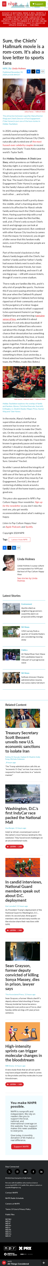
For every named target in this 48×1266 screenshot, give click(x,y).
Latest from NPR (19, 539)
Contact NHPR (11, 1193)
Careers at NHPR (12, 1204)
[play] (4, 1262)
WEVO (8, 1232)
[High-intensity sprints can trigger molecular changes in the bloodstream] (22, 1031)
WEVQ (8, 1234)
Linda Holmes (19, 68)
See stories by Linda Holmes (27, 579)
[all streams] (44, 1262)
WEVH (8, 1225)
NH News (25, 627)
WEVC (8, 1221)
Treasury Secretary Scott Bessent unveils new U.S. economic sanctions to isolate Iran (22, 742)
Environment (26, 604)
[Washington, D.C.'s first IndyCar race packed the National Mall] (22, 794)
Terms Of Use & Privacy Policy (18, 1209)
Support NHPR (21, 1146)
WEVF (8, 1223)
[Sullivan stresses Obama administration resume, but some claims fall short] (11, 677)
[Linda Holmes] (9, 563)
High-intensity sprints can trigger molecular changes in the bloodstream (23, 1053)
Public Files (10, 1214)
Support (39, 4)
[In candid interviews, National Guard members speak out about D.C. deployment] (22, 867)
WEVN (8, 1230)
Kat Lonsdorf (10, 906)
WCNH (8, 1219)
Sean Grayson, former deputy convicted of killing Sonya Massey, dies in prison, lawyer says (22, 977)
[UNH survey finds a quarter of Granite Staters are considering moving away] (11, 631)
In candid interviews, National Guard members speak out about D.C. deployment (23, 891)
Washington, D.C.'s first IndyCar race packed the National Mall (23, 815)
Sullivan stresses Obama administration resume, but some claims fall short (33, 680)
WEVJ (7, 1228)
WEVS (8, 1236)
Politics (24, 650)
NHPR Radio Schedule (14, 1198)
